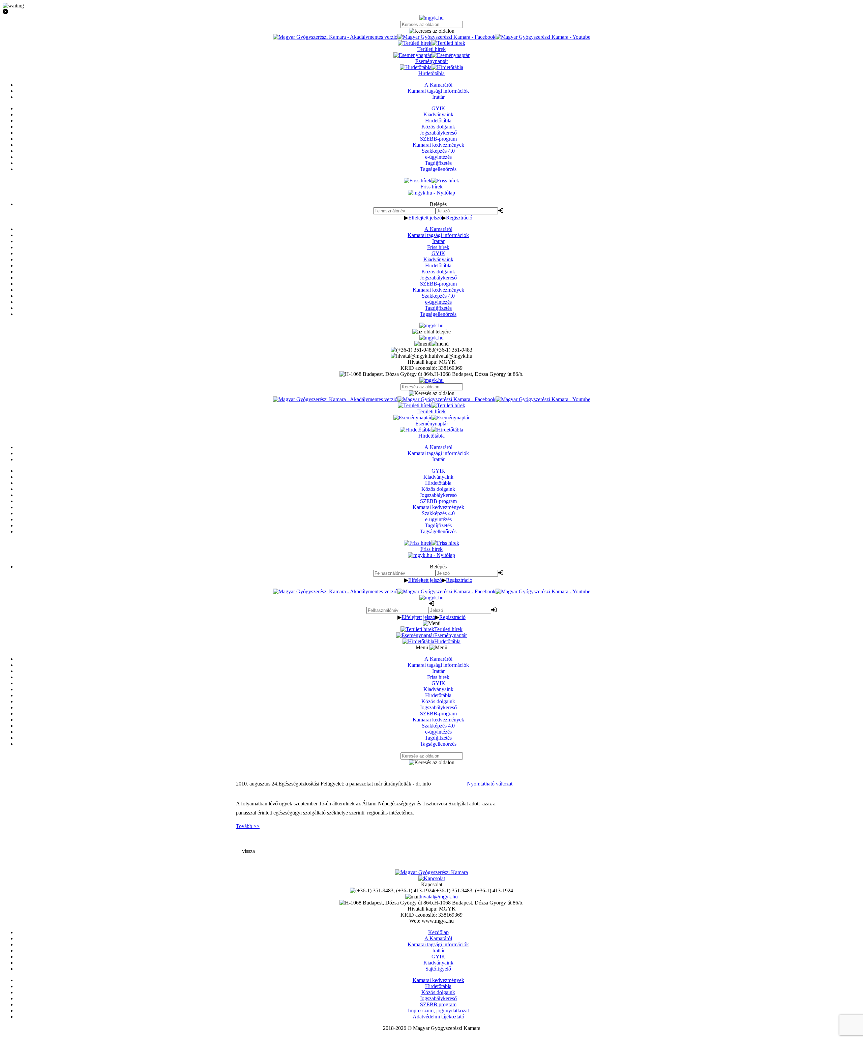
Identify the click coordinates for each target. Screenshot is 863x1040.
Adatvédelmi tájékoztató (438, 1016)
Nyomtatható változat (489, 783)
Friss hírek (438, 247)
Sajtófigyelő (438, 969)
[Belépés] (500, 210)
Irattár (438, 241)
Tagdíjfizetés (438, 308)
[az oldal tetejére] (431, 331)
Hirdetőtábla (438, 265)
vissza (248, 851)
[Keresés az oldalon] (431, 31)
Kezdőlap (438, 932)
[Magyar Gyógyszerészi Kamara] (431, 872)
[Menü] (431, 344)
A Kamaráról (438, 229)
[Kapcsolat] (431, 878)
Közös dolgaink (438, 271)
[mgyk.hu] (431, 18)
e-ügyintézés (438, 302)
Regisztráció (459, 217)
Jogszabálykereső (438, 277)
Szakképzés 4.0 (438, 296)
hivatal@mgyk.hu (439, 896)
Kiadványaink (438, 259)
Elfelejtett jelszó (425, 217)
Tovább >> (248, 826)
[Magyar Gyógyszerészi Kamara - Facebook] (446, 37)
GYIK (438, 253)
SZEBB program (438, 1004)
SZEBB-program (438, 284)
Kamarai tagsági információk (438, 235)
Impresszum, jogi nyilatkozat (438, 1010)
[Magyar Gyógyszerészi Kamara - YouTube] (543, 37)
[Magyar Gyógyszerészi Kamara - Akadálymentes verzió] (335, 37)
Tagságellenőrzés (438, 314)
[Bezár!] (431, 12)
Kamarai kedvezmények (438, 290)
